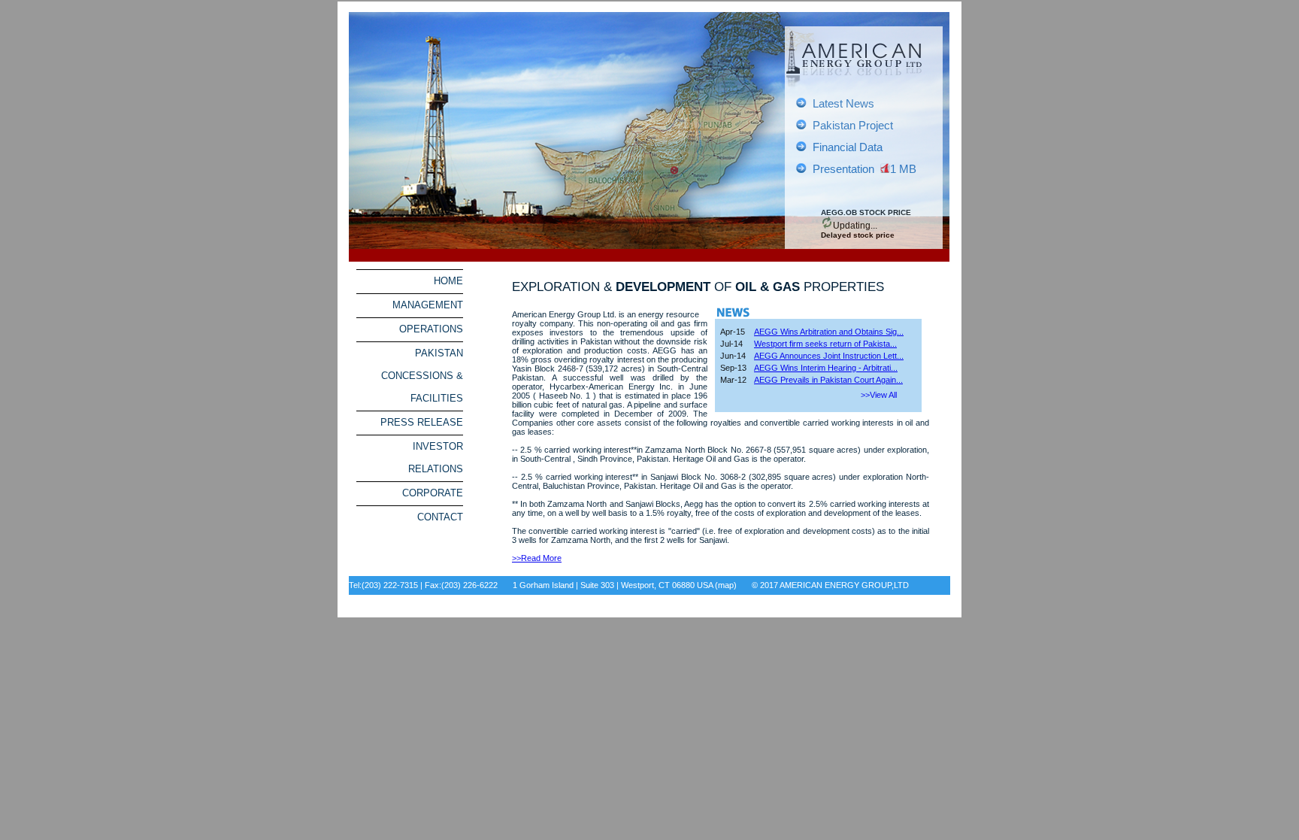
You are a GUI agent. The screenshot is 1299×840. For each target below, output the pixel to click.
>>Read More (537, 558)
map (726, 585)
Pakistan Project (853, 126)
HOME (448, 281)
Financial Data (848, 147)
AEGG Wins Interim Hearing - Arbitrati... (826, 367)
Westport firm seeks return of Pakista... (825, 343)
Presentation (843, 169)
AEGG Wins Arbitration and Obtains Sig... (829, 331)
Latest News (843, 104)
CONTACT (440, 517)
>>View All (879, 394)
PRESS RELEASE (421, 422)
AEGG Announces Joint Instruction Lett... (829, 355)
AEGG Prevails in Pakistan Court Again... (828, 379)
